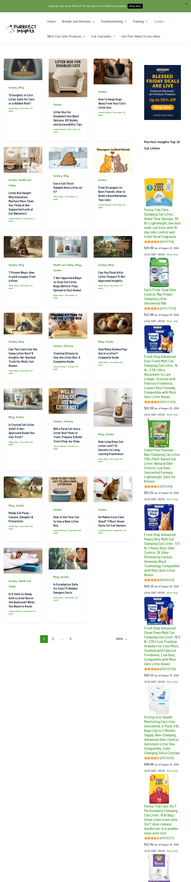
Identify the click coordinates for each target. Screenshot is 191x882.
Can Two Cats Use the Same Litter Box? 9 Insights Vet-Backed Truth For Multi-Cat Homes (23, 357)
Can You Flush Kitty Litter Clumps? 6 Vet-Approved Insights (112, 276)
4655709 (167, 241)
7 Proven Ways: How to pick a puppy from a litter (22, 276)
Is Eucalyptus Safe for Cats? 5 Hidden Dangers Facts (65, 588)
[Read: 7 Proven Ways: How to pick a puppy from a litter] (23, 246)
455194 (166, 486)
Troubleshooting (112, 21)
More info (172, 254)
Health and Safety (63, 265)
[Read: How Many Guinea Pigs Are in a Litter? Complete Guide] (113, 323)
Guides (159, 21)
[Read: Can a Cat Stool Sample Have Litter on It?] (68, 157)
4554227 (167, 838)
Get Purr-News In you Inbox (140, 36)
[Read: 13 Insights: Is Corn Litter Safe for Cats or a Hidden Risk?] (23, 69)
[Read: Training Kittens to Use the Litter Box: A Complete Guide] (68, 325)
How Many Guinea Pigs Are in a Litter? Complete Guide (112, 353)
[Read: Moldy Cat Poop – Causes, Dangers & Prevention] (23, 487)
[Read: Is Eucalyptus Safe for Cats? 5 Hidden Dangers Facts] (68, 558)
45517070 (168, 308)
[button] (92, 21)
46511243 (167, 402)
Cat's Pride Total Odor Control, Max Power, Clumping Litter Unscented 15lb (160, 296)
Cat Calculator (101, 36)
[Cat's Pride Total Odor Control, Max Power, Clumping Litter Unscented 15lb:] (159, 272)
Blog (21, 87)
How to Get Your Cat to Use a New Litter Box (66, 521)
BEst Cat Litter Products (64, 36)
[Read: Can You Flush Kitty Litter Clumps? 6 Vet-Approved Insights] (113, 246)
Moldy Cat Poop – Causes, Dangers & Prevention (21, 517)
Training (138, 21)
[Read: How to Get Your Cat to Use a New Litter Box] (68, 489)
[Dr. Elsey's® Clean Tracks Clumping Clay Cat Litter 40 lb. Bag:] (159, 868)
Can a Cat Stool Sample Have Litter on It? (67, 187)
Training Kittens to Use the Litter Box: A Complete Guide (66, 357)
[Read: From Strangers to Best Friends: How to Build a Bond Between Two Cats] (113, 159)
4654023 (167, 580)
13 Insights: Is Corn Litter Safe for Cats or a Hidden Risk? (22, 99)
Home (51, 21)
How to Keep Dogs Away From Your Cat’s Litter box (112, 103)
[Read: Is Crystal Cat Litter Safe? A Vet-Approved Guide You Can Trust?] (23, 399)
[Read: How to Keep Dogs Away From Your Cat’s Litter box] (113, 71)
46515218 (168, 669)
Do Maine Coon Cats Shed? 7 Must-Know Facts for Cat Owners (112, 521)
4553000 (167, 758)
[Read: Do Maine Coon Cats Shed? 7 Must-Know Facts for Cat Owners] (113, 489)
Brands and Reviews (76, 21)
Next (121, 639)
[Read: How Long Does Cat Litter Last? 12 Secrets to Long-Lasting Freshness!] (113, 407)
